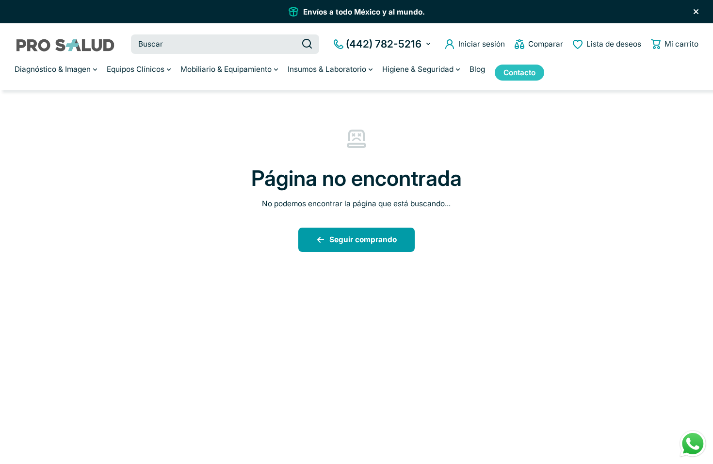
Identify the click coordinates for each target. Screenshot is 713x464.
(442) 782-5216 (383, 44)
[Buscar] (307, 44)
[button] (674, 44)
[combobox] (225, 44)
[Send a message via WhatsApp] (693, 444)
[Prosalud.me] (65, 44)
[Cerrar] (696, 11)
